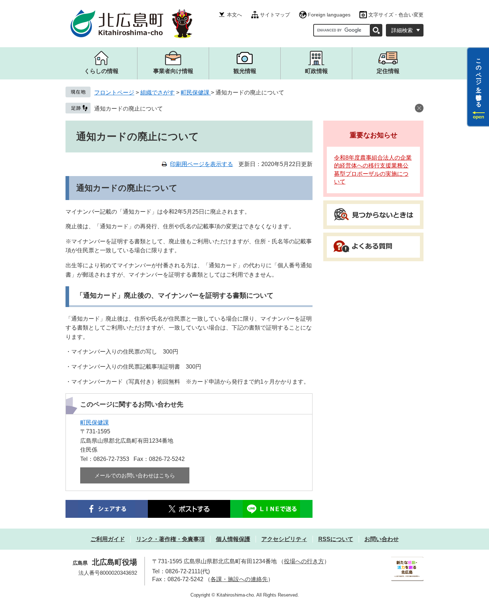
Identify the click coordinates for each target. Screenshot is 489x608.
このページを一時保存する (479, 79)
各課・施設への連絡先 (239, 579)
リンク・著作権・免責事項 (170, 539)
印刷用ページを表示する (201, 164)
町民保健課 (196, 92)
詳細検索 (402, 30)
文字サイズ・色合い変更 (395, 15)
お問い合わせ (381, 539)
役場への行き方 (304, 561)
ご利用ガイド (108, 539)
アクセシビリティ (284, 539)
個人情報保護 (233, 539)
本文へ (234, 15)
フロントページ (114, 92)
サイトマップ (275, 15)
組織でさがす (157, 92)
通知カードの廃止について (128, 109)
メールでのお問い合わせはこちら (135, 475)
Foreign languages (329, 15)
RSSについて (335, 539)
